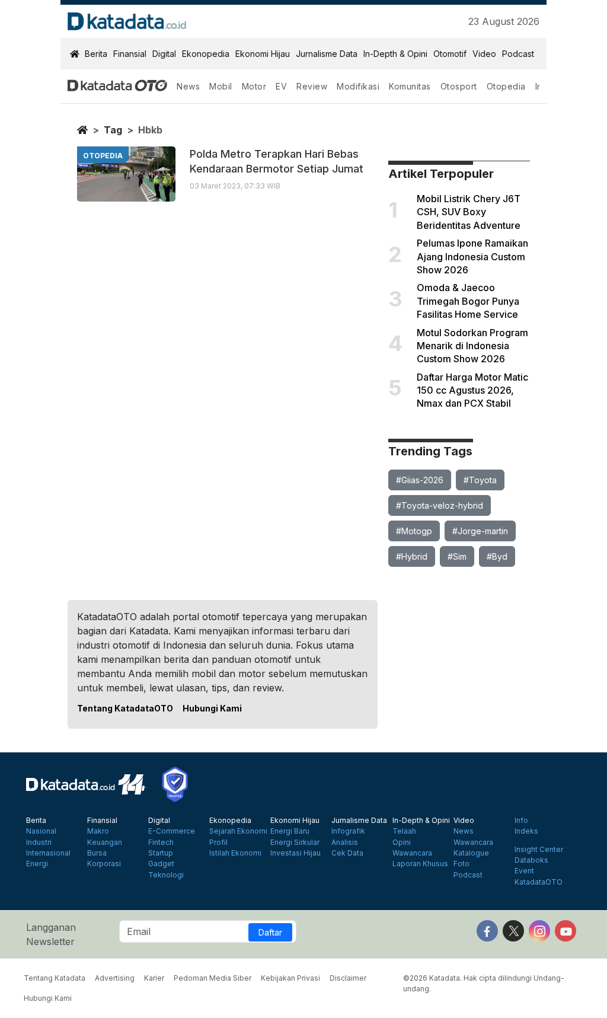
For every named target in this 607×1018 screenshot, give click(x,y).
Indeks (526, 831)
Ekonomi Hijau (262, 54)
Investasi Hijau (295, 853)
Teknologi (166, 875)
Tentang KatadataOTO (125, 708)
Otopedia (506, 86)
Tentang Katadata (54, 978)
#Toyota (480, 480)
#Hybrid (411, 556)
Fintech (161, 842)
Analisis (344, 842)
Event (524, 871)
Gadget (161, 864)
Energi (37, 864)
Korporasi (104, 864)
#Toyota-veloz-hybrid (439, 505)
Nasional (41, 831)
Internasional (48, 853)
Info (521, 820)
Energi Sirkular (295, 842)
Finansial (129, 54)
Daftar (270, 932)
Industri (39, 842)
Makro (98, 831)
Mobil (220, 86)
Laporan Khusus (420, 864)
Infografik (348, 831)
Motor (254, 86)
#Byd (497, 556)
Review (311, 86)
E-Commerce (171, 831)
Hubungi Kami (212, 708)
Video (484, 54)
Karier (154, 978)
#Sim (457, 556)
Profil (218, 842)
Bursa (97, 853)
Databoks (531, 860)
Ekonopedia (205, 54)
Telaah (404, 831)
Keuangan (104, 842)
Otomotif (450, 54)
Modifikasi (358, 86)
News (188, 86)
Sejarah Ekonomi (238, 831)
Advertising (115, 978)
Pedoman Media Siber (212, 978)
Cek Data (347, 853)
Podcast (518, 54)
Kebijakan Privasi (290, 978)
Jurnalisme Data (326, 54)
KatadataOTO (539, 882)
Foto (461, 864)
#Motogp (414, 531)
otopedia (103, 155)
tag (113, 130)
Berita (96, 54)
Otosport (458, 86)
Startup (160, 853)
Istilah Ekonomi (235, 853)
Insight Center (539, 849)
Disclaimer (348, 978)
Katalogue (471, 853)
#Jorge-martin (480, 531)
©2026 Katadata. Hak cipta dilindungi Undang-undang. (483, 983)
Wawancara (412, 853)
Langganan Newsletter (51, 934)
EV (281, 86)
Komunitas (410, 86)
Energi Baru (289, 831)
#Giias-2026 (419, 480)
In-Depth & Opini (395, 54)
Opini (401, 842)
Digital (164, 54)
